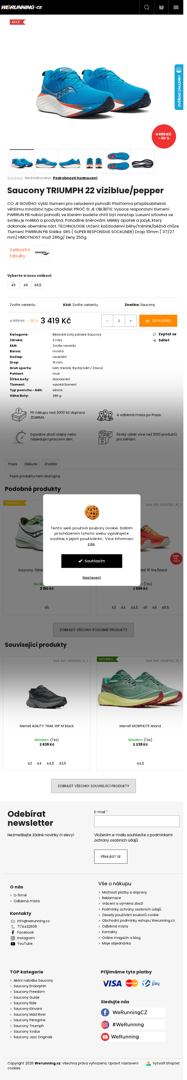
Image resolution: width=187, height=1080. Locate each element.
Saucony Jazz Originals (33, 1037)
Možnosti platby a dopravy (124, 892)
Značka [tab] (51, 464)
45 (47, 607)
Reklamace (111, 897)
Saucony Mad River (30, 1014)
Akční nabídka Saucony (33, 980)
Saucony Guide (26, 997)
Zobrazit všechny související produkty (93, 786)
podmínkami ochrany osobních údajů (133, 837)
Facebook (25, 932)
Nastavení (92, 577)
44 (123, 607)
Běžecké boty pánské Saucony (77, 334)
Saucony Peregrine (30, 1020)
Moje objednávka (116, 943)
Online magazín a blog (121, 937)
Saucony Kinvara (28, 1008)
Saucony (147, 304)
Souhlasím (95, 560)
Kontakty (109, 931)
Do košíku (161, 320)
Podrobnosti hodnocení (75, 178)
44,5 (134, 607)
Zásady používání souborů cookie (130, 914)
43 (114, 607)
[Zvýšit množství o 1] (131, 321)
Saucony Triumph (29, 1026)
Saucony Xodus (27, 1031)
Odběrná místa (27, 901)
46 (154, 607)
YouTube (25, 943)
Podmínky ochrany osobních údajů (131, 909)
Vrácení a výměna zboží (122, 903)
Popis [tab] (13, 464)
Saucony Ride (25, 1003)
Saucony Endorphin (30, 986)
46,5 (165, 607)
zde (91, 543)
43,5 (62, 763)
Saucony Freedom (29, 991)
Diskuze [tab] (31, 464)
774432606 (27, 926)
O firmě (20, 895)
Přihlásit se (111, 856)
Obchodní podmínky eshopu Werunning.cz (138, 920)
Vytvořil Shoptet (166, 1063)
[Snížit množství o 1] (107, 321)
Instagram (26, 938)
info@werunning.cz (33, 921)
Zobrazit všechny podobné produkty (93, 629)
